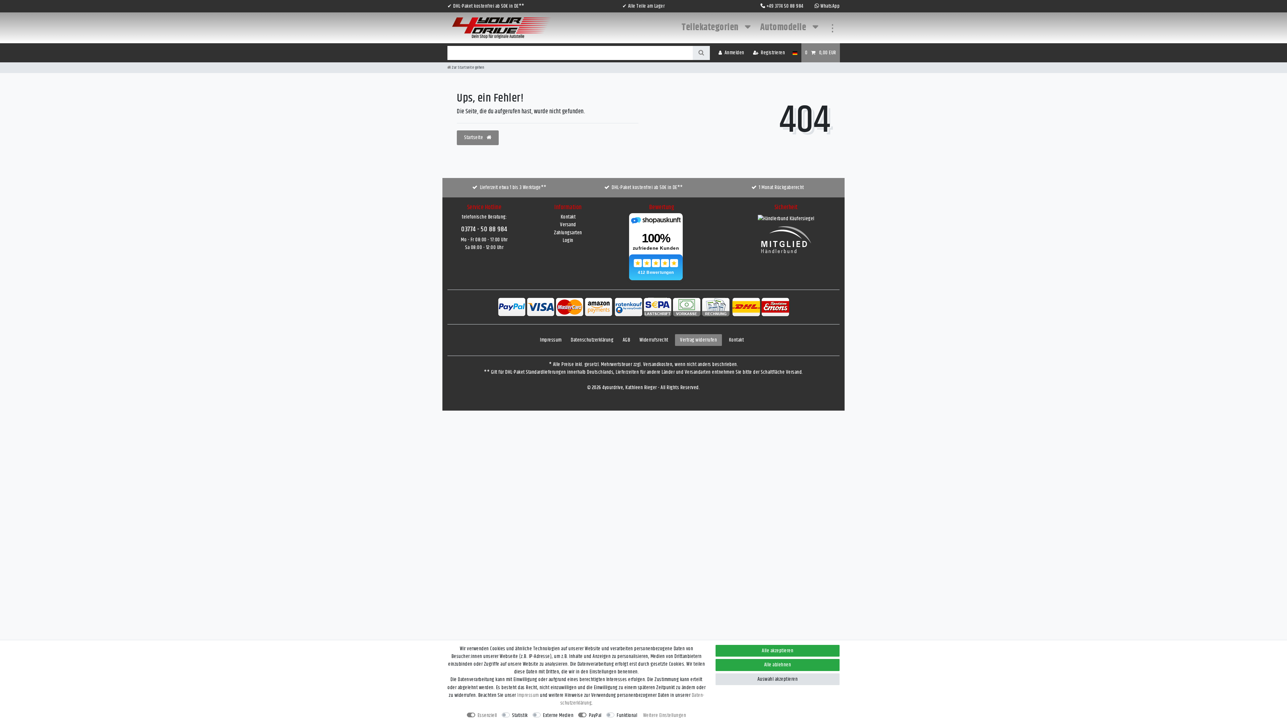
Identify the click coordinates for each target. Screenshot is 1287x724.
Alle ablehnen (777, 665)
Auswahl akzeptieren (777, 679)
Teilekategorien (711, 27)
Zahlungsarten (568, 233)
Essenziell (487, 715)
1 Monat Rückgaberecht (781, 187)
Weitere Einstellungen (664, 715)
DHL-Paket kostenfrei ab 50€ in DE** (647, 187)
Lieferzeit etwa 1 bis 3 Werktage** (513, 187)
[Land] (795, 52)
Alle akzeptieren (777, 651)
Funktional (627, 715)
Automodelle (784, 27)
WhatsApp (830, 6)
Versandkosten (658, 364)
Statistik (520, 715)
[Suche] (701, 53)
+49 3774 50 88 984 (785, 6)
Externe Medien (558, 715)
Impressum (551, 340)
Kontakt (568, 217)
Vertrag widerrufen (698, 340)
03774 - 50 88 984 (484, 229)
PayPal (595, 715)
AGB (626, 340)
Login (568, 240)
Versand (568, 225)
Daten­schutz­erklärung (592, 340)
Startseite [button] (474, 137)
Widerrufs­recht (653, 340)
